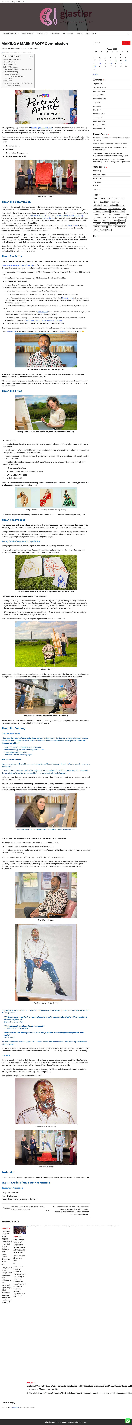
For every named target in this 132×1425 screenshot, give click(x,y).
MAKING (23, 1199)
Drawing (97, 211)
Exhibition (114, 211)
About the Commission (12, 59)
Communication (100, 208)
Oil (110, 221)
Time (104, 227)
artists (116, 199)
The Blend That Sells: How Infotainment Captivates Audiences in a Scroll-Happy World (110, 155)
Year (109, 230)
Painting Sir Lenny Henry (41, 128)
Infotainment (28, 33)
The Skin (10, 78)
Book (102, 202)
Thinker (96, 227)
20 (111, 63)
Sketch (79, 33)
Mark (29, 1199)
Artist (110, 199)
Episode (106, 211)
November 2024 (99, 91)
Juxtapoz (97, 218)
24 (95, 66)
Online (115, 221)
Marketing (122, 218)
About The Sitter (10, 62)
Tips (109, 227)
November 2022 (99, 125)
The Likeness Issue (13, 74)
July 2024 (96, 102)
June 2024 (97, 106)
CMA (106, 205)
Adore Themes (81, 1422)
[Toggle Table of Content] (30, 56)
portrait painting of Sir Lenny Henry (69, 215)
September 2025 (99, 87)
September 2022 (99, 129)
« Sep (95, 74)
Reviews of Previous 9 (14, 86)
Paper (122, 221)
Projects (97, 224)
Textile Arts (42, 33)
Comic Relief (42, 312)
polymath (64, 331)
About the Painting (11, 72)
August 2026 (98, 84)
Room (112, 224)
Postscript (8, 81)
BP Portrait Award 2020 (40, 215)
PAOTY (34, 1199)
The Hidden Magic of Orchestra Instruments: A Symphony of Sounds (20, 1246)
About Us (90, 33)
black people (67, 298)
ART (95, 199)
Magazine (112, 218)
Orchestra (68, 33)
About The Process (11, 67)
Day (124, 208)
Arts (122, 199)
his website (11, 331)
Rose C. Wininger (34, 48)
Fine (122, 211)
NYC (104, 221)
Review (105, 224)
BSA (107, 202)
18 (100, 63)
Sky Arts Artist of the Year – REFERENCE (18, 83)
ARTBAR (102, 199)
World (102, 230)
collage (113, 205)
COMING (121, 205)
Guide (109, 214)
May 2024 (96, 110)
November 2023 (99, 114)
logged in (15, 1407)
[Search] (127, 33)
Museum (97, 221)
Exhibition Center (11, 33)
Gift (103, 214)
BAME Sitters (73, 225)
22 (121, 63)
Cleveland (98, 205)
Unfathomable (119, 227)
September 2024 (99, 99)
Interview (117, 214)
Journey (126, 214)
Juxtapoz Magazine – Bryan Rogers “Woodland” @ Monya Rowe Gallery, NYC (7, 1241)
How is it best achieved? (17, 76)
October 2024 (98, 95)
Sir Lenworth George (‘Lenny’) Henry (17, 265)
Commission (14, 1199)
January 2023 (98, 117)
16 (126, 60)
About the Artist (10, 64)
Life (105, 218)
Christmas (115, 202)
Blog (95, 202)
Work (96, 230)
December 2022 (99, 121)
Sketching (121, 224)
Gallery (96, 214)
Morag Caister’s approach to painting (19, 69)
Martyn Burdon (48, 218)
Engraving (55, 33)
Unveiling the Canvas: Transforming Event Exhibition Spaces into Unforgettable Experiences (111, 160)
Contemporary (114, 208)
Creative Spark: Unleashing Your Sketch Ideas (110, 144)
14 (116, 60)
